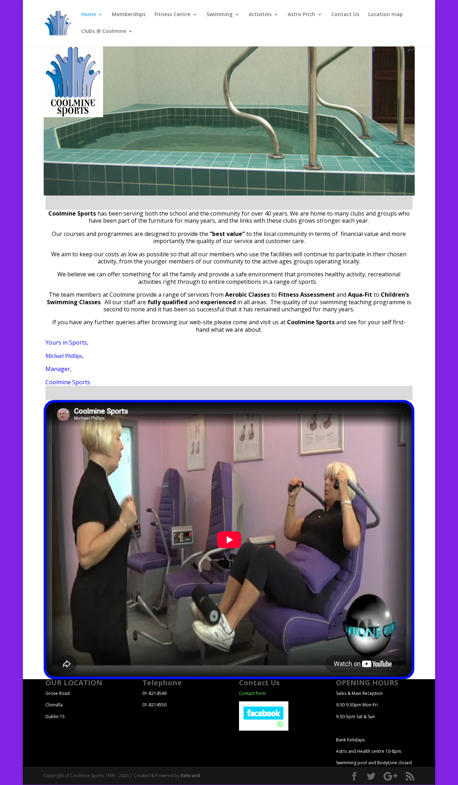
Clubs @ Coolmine (103, 31)
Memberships (129, 15)
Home (88, 15)
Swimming (219, 15)
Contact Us (345, 15)
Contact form (252, 693)
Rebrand (190, 775)
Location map (385, 15)
